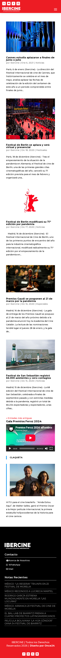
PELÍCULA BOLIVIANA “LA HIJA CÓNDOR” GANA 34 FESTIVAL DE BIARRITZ (29, 622)
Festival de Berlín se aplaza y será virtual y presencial (27, 146)
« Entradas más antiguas (19, 418)
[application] (30, 437)
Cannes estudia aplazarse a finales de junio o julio (30, 58)
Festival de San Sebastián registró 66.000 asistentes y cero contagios (28, 376)
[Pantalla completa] (51, 448)
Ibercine (14, 62)
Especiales (42, 304)
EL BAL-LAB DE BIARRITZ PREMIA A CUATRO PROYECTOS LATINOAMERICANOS (30, 615)
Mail (11, 569)
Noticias (40, 62)
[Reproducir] (9, 448)
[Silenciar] (46, 448)
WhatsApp (14, 564)
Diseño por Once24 (42, 645)
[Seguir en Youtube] (9, 3)
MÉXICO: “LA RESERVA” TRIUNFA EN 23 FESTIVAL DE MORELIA (27, 585)
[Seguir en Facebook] (13, 3)
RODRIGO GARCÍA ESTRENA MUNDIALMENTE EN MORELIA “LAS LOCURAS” (25, 598)
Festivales (41, 150)
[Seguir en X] (4, 3)
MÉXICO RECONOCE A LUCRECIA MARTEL (29, 591)
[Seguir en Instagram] (18, 3)
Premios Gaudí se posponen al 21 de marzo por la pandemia (29, 299)
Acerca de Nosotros (19, 560)
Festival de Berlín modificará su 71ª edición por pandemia (28, 223)
